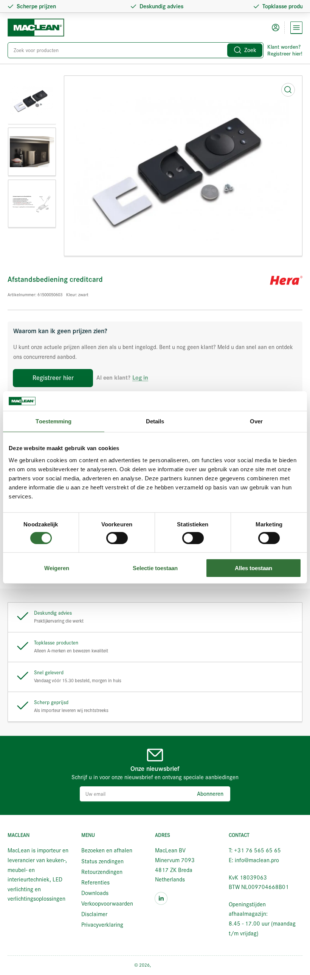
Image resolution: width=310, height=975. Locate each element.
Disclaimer (94, 914)
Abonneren (210, 793)
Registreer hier (53, 378)
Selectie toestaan (155, 568)
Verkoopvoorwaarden (107, 903)
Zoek (250, 50)
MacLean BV (164, 965)
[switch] (117, 538)
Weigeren (56, 568)
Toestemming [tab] (53, 421)
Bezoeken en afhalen (106, 850)
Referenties (95, 882)
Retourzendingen (101, 872)
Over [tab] (256, 421)
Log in (140, 377)
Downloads (94, 893)
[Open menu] (296, 28)
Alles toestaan (253, 568)
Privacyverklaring (102, 924)
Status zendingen (102, 861)
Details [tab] (155, 421)
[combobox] (136, 50)
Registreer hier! (284, 53)
